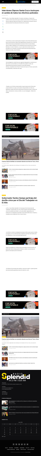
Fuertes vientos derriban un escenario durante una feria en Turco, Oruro (20, 161)
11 (15, 429)
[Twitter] (3, 24)
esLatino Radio (30, 449)
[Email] (3, 32)
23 (4, 432)
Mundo (17, 449)
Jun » (5, 436)
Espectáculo (23, 449)
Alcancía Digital (27, 452)
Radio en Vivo (35, 1)
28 (31, 432)
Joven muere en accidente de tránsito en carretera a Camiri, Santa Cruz (22, 185)
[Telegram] (3, 29)
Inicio (6, 447)
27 (25, 432)
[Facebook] (3, 21)
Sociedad (11, 447)
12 (20, 429)
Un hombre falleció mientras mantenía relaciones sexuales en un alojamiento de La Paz (24, 407)
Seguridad (22, 447)
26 (20, 432)
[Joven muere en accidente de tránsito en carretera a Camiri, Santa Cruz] (5, 187)
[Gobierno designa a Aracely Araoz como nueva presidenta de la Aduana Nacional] (5, 414)
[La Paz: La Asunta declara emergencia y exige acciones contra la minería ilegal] (5, 171)
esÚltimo (4, 159)
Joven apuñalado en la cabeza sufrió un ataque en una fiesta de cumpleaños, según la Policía (23, 402)
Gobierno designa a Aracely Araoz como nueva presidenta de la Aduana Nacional (23, 412)
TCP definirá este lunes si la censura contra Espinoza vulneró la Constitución (23, 180)
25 (15, 432)
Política (27, 447)
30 (4, 434)
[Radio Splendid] (20, 2)
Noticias (3, 7)
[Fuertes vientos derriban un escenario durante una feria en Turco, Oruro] (20, 149)
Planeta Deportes (11, 449)
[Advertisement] (23, 32)
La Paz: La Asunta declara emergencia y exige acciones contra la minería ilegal (23, 169)
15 (36, 429)
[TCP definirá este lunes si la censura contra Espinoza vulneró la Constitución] (5, 181)
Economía (16, 447)
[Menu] (3, 2)
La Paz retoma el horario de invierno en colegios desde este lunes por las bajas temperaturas (23, 175)
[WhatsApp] (3, 27)
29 (36, 432)
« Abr (3, 436)
